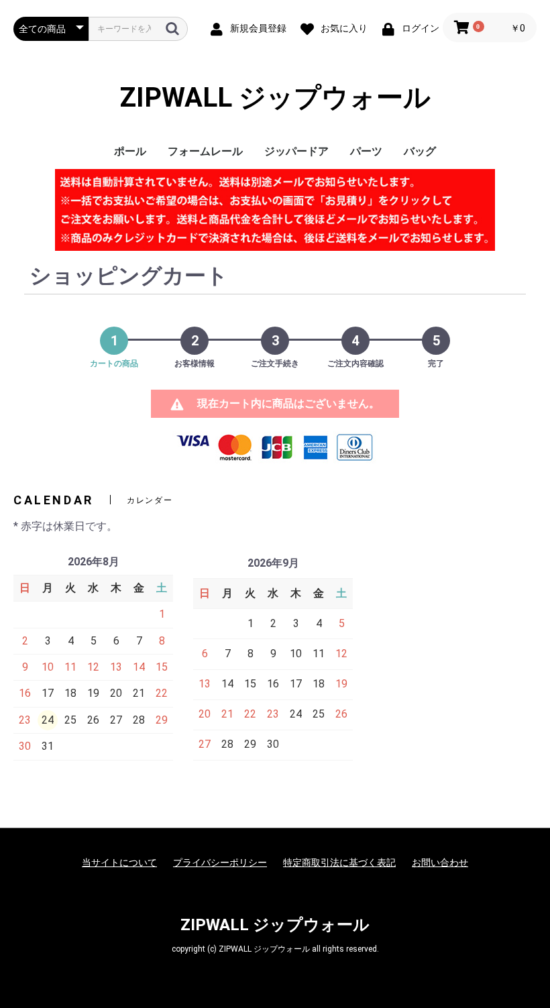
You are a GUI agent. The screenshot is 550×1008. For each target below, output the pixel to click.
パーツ (366, 151)
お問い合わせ (440, 862)
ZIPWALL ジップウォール (275, 97)
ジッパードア (296, 151)
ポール (130, 151)
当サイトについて (119, 862)
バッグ (420, 151)
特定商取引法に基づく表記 (339, 862)
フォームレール (205, 151)
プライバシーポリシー (220, 862)
